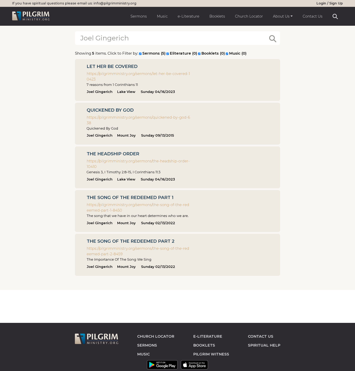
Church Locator (249, 16)
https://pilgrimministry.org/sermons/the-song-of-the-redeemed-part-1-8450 (138, 208)
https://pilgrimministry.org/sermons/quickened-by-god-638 (138, 120)
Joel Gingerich (99, 92)
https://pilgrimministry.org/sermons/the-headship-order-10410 (138, 164)
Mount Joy (126, 135)
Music (162, 16)
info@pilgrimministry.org (115, 3)
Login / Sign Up (329, 3)
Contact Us (312, 16)
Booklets (217, 16)
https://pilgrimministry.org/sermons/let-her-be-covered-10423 (138, 76)
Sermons (139, 16)
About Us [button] (281, 16)
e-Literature (188, 16)
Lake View (126, 92)
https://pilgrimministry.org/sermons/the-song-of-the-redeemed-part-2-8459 (138, 251)
